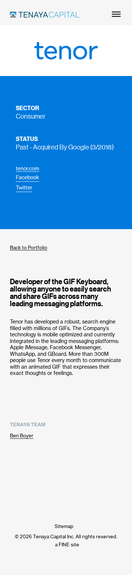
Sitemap (64, 526)
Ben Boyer (21, 435)
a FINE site (67, 544)
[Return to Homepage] (45, 15)
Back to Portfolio (28, 247)
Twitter (24, 187)
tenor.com (27, 168)
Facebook (27, 177)
